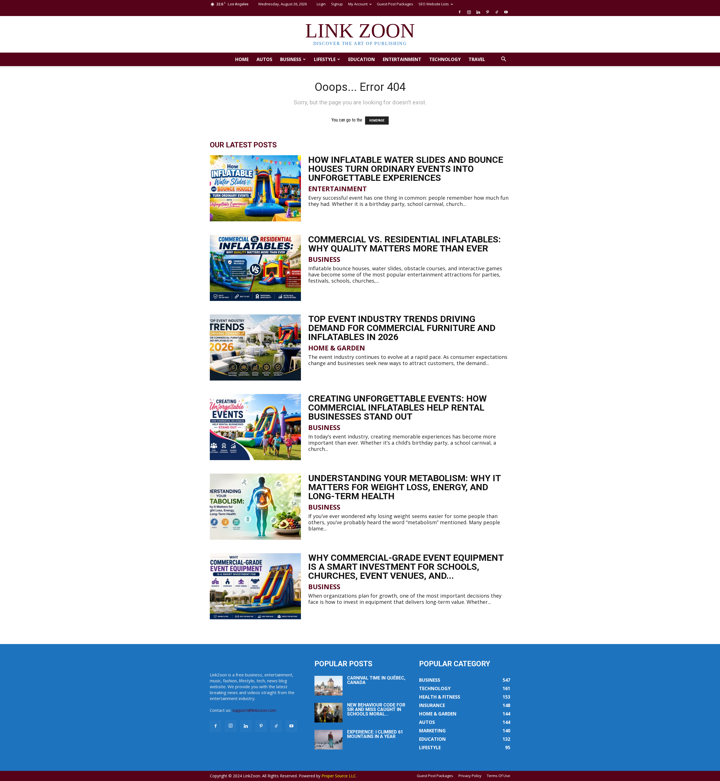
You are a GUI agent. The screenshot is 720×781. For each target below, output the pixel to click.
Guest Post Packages (395, 3)
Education (361, 59)
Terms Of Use (498, 775)
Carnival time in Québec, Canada (376, 680)
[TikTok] (496, 12)
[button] (503, 60)
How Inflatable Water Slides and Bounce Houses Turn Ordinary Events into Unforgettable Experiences (405, 168)
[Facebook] (459, 12)
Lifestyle (325, 59)
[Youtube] (506, 12)
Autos (264, 59)
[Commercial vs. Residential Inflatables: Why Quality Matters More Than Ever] (255, 268)
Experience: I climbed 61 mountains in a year (375, 734)
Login (321, 3)
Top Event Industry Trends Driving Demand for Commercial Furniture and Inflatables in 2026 (402, 328)
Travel (477, 59)
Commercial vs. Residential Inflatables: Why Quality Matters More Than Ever (404, 244)
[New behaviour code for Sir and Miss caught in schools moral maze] (328, 713)
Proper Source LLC (338, 775)
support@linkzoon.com (254, 710)
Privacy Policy (470, 775)
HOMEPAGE (376, 120)
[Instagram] (469, 12)
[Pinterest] (487, 12)
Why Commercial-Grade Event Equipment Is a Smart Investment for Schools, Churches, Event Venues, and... (405, 566)
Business (290, 59)
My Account (358, 3)
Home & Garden (336, 348)
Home (242, 59)
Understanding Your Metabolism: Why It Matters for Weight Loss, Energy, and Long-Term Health (404, 487)
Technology (445, 59)
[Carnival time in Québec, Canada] (328, 686)
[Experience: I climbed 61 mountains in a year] (328, 740)
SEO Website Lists (433, 3)
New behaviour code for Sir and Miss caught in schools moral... (376, 709)
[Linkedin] (478, 12)
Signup (337, 3)
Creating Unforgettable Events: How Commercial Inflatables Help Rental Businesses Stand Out (397, 407)
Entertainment (402, 59)
